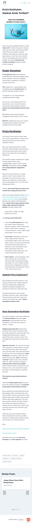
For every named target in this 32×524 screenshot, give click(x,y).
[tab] (14, 509)
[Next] (27, 493)
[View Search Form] (20, 2)
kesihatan (15, 455)
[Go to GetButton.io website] (28, 522)
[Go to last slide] (4, 493)
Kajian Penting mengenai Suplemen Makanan (15, 428)
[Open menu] (28, 3)
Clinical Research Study (9, 433)
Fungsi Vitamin (7, 455)
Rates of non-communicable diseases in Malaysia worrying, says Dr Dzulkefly (15, 197)
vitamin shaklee (7, 461)
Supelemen (6, 458)
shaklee (22, 455)
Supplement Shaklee (16, 458)
